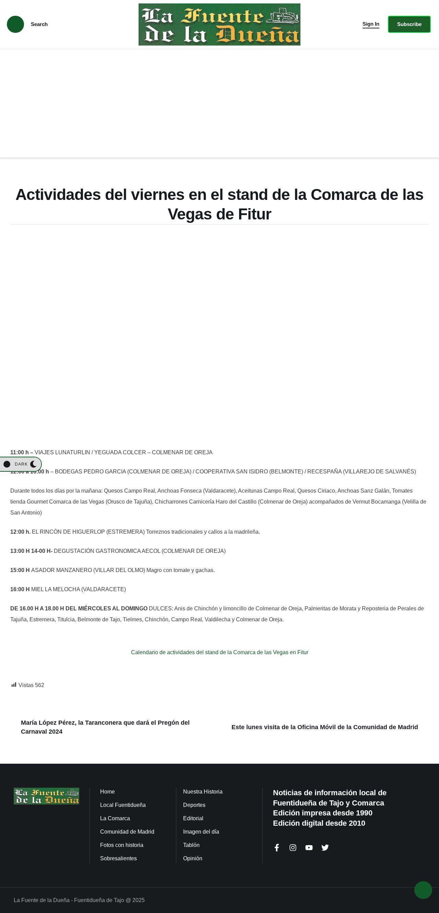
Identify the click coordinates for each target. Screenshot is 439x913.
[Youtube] (309, 847)
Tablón (191, 845)
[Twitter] (325, 847)
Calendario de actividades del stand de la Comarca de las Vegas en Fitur (219, 652)
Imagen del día (201, 832)
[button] (371, 24)
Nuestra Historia (203, 792)
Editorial (193, 818)
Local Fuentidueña (123, 805)
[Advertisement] (219, 101)
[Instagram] (293, 847)
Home (107, 792)
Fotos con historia (121, 845)
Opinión (192, 858)
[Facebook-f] (277, 847)
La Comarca (115, 818)
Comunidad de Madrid (127, 832)
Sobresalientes (118, 858)
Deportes (194, 805)
